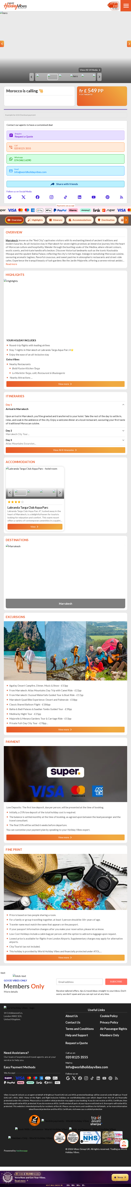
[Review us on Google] (9, 197)
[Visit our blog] (121, 197)
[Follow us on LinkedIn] (79, 197)
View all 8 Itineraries (63, 519)
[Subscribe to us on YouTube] (93, 197)
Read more (20, 1180)
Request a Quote (77, 1112)
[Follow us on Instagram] (51, 197)
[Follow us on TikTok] (65, 197)
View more (63, 453)
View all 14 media (89, 69)
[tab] (14, 220)
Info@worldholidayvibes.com (87, 1135)
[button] (65, 474)
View (33, 596)
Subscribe (116, 1051)
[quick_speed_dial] (124, 1144)
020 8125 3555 (77, 1127)
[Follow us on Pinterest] (107, 197)
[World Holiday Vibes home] (15, 5)
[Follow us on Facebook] (37, 197)
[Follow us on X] (23, 197)
